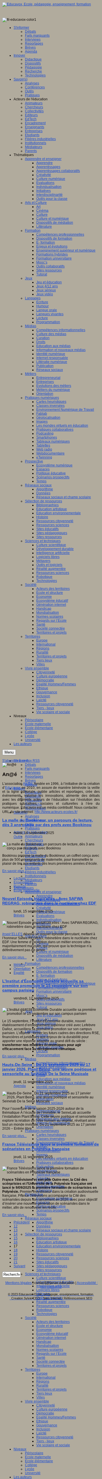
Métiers (19, 965)
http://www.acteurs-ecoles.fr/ (56, 812)
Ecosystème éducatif (52, 1334)
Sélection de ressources (43, 1234)
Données (43, 1226)
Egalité (19, 973)
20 (16, 1258)
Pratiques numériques (42, 1131)
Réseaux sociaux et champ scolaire (63, 1230)
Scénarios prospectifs (52, 1210)
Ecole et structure (49, 1326)
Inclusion (43, 1429)
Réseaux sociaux (38, 1218)
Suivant (19, 1266)
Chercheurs (34, 840)
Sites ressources (49, 1003)
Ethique (42, 1421)
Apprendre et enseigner (43, 892)
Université (33, 1473)
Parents (20, 886)
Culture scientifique (51, 1278)
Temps (41, 1214)
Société (31, 1318)
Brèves (30, 781)
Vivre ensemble (37, 1401)
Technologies (46, 1314)
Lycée (29, 1469)
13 (16, 1230)
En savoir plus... (14, 871)
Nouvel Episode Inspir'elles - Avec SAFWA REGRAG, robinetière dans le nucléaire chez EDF (49, 900)
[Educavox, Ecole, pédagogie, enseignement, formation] (46, 4)
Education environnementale (58, 1246)
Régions (42, 1381)
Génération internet (51, 1338)
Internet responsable (52, 1091)
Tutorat (41, 1007)
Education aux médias (53, 1079)
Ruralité (42, 1385)
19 (16, 1254)
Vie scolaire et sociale (53, 1445)
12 (16, 1226)
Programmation (48, 1055)
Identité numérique (50, 1087)
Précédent (21, 1222)
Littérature (44, 960)
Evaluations (45, 916)
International (46, 1378)
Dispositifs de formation (54, 972)
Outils (18, 837)
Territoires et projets (51, 1366)
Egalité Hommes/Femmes (56, 1417)
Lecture (42, 1051)
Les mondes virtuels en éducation (62, 1159)
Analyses (32, 816)
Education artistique (51, 1242)
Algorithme (44, 1222)
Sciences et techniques (43, 1274)
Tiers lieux (44, 1393)
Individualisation (48, 920)
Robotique (44, 1310)
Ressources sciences (52, 1258)
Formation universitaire (54, 991)
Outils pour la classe (51, 932)
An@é (28, 784)
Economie (44, 1330)
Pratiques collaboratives (54, 1163)
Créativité (43, 908)
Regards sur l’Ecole (51, 1354)
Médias (30, 1059)
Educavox (13, 788)
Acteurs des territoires (53, 1322)
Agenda (20, 1086)
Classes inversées (50, 1139)
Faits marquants (37, 769)
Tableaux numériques (53, 1175)
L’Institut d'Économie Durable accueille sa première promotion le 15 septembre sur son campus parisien (45, 985)
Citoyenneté (45, 1405)
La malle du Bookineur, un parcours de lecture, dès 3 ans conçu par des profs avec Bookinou (47, 822)
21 (16, 1262)
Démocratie (45, 1413)
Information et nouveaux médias (61, 1083)
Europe (42, 1374)
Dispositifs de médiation (54, 956)
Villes (40, 1397)
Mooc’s (41, 995)
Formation (33, 964)
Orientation (44, 1127)
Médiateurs (33, 880)
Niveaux (20, 1449)
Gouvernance (46, 1425)
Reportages (34, 777)
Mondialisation (47, 1346)
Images (42, 1155)
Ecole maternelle (38, 1457)
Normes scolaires (49, 1350)
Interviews (33, 773)
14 (16, 1234)
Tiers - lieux (45, 1441)
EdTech (31, 852)
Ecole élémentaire (39, 1461)
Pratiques (32, 828)
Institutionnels (35, 876)
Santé (40, 1358)
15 (16, 1238)
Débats (30, 765)
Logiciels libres (48, 1290)
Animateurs (33, 836)
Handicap (43, 1342)
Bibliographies (47, 1238)
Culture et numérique (52, 952)
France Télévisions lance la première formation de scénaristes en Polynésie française (50, 1146)
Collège (31, 1465)
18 (16, 1250)
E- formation (45, 976)
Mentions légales (18, 1283)
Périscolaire (34, 1453)
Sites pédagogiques (51, 1266)
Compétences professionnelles (60, 968)
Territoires (32, 1370)
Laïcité (41, 1433)
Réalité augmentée (51, 1302)
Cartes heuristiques (51, 1135)
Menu (9, 752)
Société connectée (50, 1362)
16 (16, 1242)
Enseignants (23, 882)
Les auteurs (23, 1477)
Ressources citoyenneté (54, 1254)
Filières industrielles (40, 872)
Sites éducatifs (47, 1262)
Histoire (42, 1250)
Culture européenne (51, 1409)
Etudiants (32, 868)
